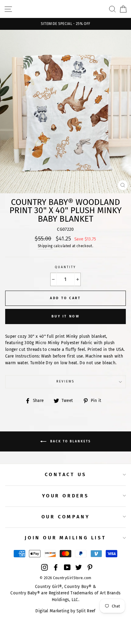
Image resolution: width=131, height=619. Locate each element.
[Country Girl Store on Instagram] (44, 567)
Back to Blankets (70, 441)
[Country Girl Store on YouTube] (67, 567)
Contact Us (66, 474)
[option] (65, 24)
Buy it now (65, 316)
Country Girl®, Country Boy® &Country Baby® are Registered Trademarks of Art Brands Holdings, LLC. (65, 593)
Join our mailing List (65, 538)
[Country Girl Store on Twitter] (78, 567)
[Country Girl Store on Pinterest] (90, 567)
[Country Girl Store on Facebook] (55, 567)
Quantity (65, 267)
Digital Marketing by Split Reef (65, 611)
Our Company (65, 517)
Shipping (45, 246)
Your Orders (65, 496)
